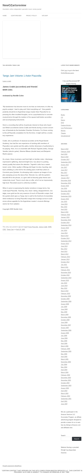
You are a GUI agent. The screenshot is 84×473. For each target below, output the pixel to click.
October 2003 (65, 383)
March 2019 (64, 149)
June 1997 (64, 404)
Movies (63, 130)
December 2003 (66, 377)
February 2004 (65, 375)
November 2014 (66, 220)
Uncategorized (65, 136)
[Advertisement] (28, 219)
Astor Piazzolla (33, 227)
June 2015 (64, 204)
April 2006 (64, 343)
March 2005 (64, 359)
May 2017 (64, 172)
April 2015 (64, 209)
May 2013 (64, 249)
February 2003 (65, 396)
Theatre (63, 133)
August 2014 (65, 228)
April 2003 (64, 391)
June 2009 (64, 309)
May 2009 (64, 312)
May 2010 (64, 288)
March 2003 (64, 393)
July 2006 (64, 335)
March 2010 (64, 291)
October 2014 (65, 222)
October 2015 (65, 194)
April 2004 (64, 370)
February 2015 (65, 215)
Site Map (45, 15)
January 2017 (65, 178)
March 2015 (64, 212)
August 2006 (65, 333)
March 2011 (64, 267)
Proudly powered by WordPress (12, 466)
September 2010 (66, 278)
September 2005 (66, 351)
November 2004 (66, 362)
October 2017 (65, 159)
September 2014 (66, 225)
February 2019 (65, 151)
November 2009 (66, 296)
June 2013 (64, 246)
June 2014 (64, 233)
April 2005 (64, 356)
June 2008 (64, 322)
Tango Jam (10, 229)
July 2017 (64, 167)
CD (20, 227)
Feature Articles (66, 125)
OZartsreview (16, 15)
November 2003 (66, 380)
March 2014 (64, 236)
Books (63, 115)
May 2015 (64, 207)
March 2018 (64, 157)
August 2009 (65, 304)
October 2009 (65, 299)
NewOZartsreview (14, 5)
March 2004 (64, 372)
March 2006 (64, 346)
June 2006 (64, 338)
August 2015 (65, 199)
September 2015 (66, 196)
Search (63, 435)
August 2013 (65, 243)
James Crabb (43, 227)
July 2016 (64, 188)
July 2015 (64, 201)
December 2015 (66, 191)
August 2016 (65, 186)
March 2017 (64, 175)
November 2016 (66, 183)
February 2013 (65, 257)
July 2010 (64, 283)
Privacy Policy (31, 15)
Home (5, 15)
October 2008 (65, 320)
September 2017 (66, 162)
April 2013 (64, 251)
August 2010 (65, 280)
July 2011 (64, 264)
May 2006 (64, 341)
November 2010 (66, 272)
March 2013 (64, 254)
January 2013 (65, 259)
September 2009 (66, 301)
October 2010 (65, 275)
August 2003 (65, 388)
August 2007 (65, 328)
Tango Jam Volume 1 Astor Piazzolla (22, 75)
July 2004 (64, 364)
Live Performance (66, 128)
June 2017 (64, 170)
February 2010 (65, 293)
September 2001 (66, 399)
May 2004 (64, 367)
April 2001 (64, 401)
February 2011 (65, 270)
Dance (63, 120)
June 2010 (64, 285)
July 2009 (64, 307)
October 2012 (65, 262)
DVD (62, 123)
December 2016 (66, 180)
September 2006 (66, 330)
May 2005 (64, 354)
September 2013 (66, 241)
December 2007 (66, 325)
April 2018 (64, 154)
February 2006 (65, 349)
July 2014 (64, 230)
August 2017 (65, 165)
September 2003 (66, 385)
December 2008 (66, 317)
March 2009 (64, 314)
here (66, 70)
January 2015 (65, 217)
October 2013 (65, 238)
